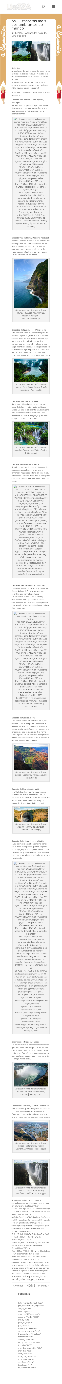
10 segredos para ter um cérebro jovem (33, 1271)
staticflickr (33, 778)
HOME (30, 1285)
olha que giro (28, 1279)
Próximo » (43, 1285)
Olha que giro (19, 35)
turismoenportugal (33, 318)
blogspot (34, 453)
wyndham (37, 1094)
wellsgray (37, 830)
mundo (15, 1279)
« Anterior (18, 1285)
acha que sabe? (31, 1276)
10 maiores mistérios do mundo (33, 1273)
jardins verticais (33, 1265)
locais (44, 1276)
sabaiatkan (33, 706)
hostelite (38, 390)
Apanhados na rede (35, 32)
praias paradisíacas (35, 1262)
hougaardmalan (38, 574)
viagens (40, 1279)
